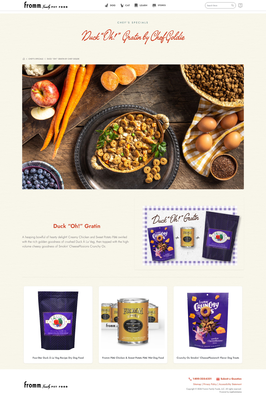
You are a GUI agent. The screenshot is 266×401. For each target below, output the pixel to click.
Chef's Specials (35, 59)
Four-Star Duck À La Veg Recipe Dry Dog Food (58, 357)
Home (24, 59)
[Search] (232, 5)
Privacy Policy (210, 384)
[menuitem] (110, 5)
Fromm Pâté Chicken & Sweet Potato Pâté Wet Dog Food (133, 357)
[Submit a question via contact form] (240, 5)
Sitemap (197, 384)
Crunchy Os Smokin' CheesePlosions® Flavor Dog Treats (208, 357)
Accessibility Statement (230, 384)
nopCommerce (236, 392)
